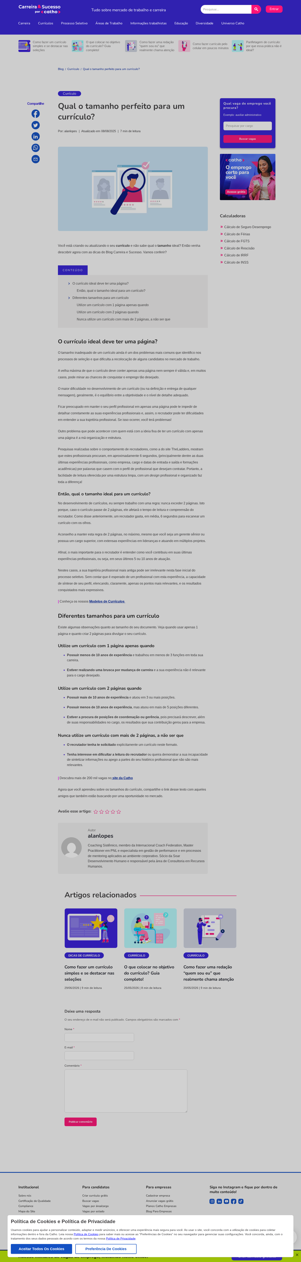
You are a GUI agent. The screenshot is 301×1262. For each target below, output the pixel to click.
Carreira (24, 23)
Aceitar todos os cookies (41, 1249)
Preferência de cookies (106, 1249)
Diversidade (204, 23)
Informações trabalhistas (148, 23)
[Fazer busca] (256, 9)
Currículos (45, 23)
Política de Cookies (86, 1234)
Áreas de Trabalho (108, 23)
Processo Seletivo (74, 23)
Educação (181, 23)
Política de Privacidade (121, 1238)
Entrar (274, 9)
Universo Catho (232, 23)
